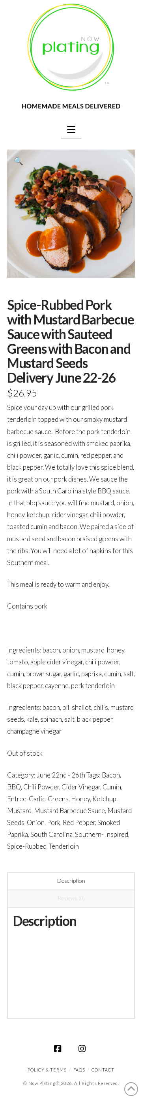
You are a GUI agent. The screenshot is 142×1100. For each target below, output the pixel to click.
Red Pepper (79, 822)
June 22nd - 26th (61, 775)
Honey (80, 799)
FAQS (79, 1069)
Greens (58, 799)
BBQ (14, 787)
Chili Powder (41, 787)
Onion (36, 822)
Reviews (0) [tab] (71, 898)
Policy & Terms (47, 1069)
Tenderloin (64, 846)
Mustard (19, 810)
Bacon (111, 775)
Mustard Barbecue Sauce (69, 810)
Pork (53, 822)
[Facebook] (58, 1048)
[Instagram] (83, 1048)
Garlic (37, 799)
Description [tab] (71, 880)
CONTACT (103, 1069)
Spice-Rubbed (27, 846)
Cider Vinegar (81, 787)
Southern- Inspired (101, 834)
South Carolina (51, 834)
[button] (71, 129)
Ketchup (104, 799)
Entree (16, 799)
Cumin (112, 787)
